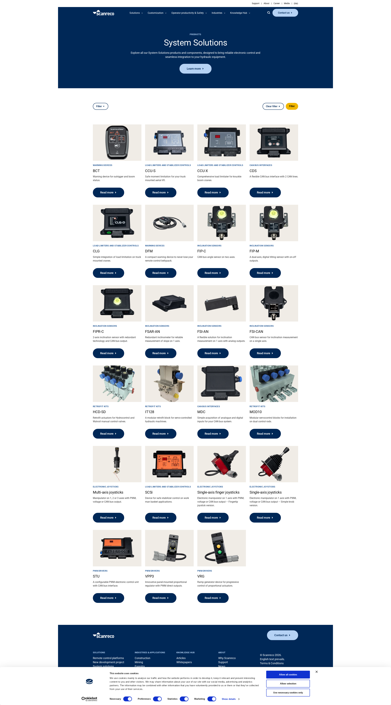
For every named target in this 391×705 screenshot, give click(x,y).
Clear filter (272, 106)
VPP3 (149, 576)
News (221, 666)
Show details (229, 699)
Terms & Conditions (272, 663)
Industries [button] (217, 12)
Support (255, 3)
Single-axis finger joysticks (218, 492)
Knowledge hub (185, 652)
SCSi (149, 492)
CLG (96, 251)
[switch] (157, 698)
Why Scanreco (227, 658)
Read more (106, 192)
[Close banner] (317, 672)
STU (96, 576)
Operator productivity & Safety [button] (187, 12)
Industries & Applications (150, 652)
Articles (181, 658)
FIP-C (201, 251)
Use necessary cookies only (288, 692)
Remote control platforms (108, 658)
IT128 (149, 412)
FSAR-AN (152, 331)
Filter (292, 106)
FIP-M (254, 251)
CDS (253, 171)
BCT (96, 171)
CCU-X (202, 171)
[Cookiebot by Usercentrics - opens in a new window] (89, 699)
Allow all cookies (288, 674)
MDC (201, 412)
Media (287, 3)
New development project (108, 662)
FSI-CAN (256, 331)
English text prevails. (272, 659)
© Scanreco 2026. (271, 655)
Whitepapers (184, 662)
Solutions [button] (135, 12)
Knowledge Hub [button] (238, 12)
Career (277, 3)
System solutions (103, 666)
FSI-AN (202, 331)
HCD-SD (99, 412)
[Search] (268, 13)
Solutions (99, 652)
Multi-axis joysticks (108, 492)
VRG (200, 576)
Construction (142, 658)
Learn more (194, 68)
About (266, 3)
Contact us (284, 12)
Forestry (140, 666)
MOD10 (256, 412)
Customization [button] (155, 12)
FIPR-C (98, 331)
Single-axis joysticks (266, 492)
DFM (149, 251)
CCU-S (150, 171)
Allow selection (288, 683)
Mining (139, 662)
